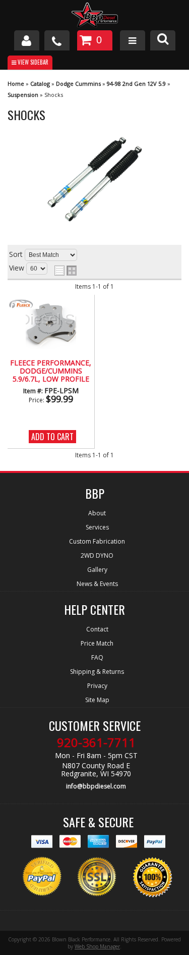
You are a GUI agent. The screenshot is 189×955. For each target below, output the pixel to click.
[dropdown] (132, 40)
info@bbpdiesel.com (96, 786)
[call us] (57, 40)
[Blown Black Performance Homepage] (94, 16)
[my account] (26, 40)
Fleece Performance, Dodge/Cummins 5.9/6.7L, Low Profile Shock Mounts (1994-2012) (50, 371)
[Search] (162, 40)
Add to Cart (52, 437)
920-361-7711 (96, 742)
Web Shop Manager (97, 946)
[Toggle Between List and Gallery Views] (65, 271)
